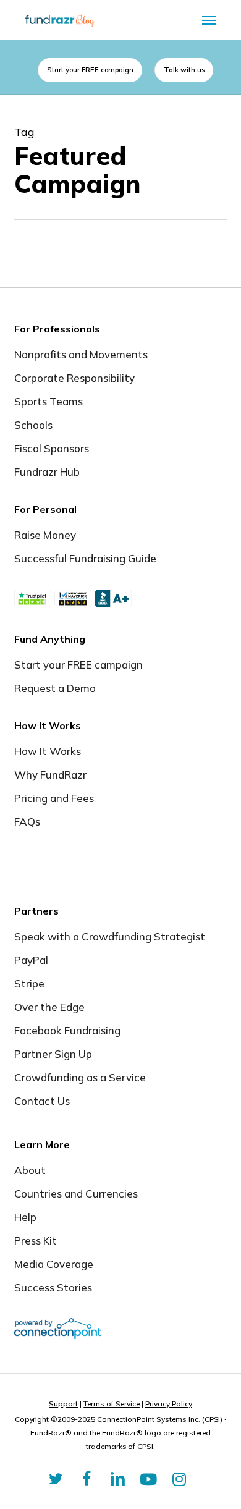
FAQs (27, 821)
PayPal (31, 959)
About (30, 1170)
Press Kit (35, 1240)
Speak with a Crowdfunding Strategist (109, 936)
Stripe (29, 983)
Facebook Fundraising (67, 1030)
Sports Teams (48, 401)
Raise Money (45, 534)
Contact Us (42, 1100)
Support (63, 1403)
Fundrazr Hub (47, 471)
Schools (33, 424)
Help (25, 1217)
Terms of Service (111, 1403)
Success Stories (53, 1287)
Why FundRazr (50, 774)
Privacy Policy (168, 1403)
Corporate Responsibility (74, 377)
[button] (209, 20)
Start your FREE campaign (78, 664)
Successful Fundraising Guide (85, 558)
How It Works (47, 751)
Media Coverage (53, 1264)
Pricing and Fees (54, 798)
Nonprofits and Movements (81, 354)
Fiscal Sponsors (51, 448)
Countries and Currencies (76, 1193)
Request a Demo (55, 688)
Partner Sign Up (53, 1053)
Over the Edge (49, 1006)
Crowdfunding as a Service (80, 1077)
